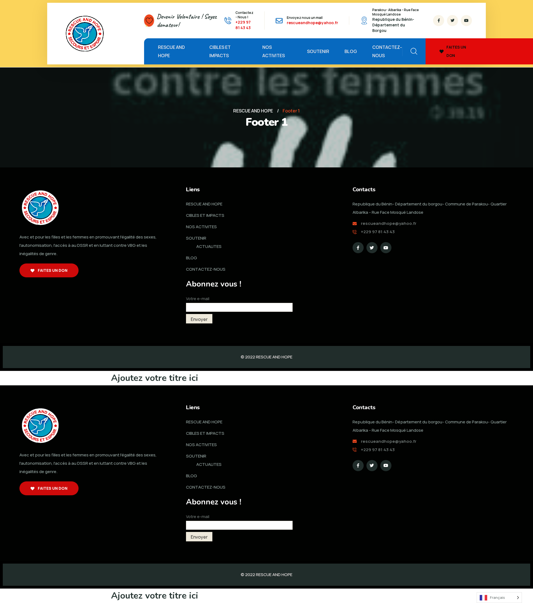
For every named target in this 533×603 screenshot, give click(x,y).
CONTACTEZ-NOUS (387, 51)
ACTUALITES (209, 246)
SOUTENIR (318, 51)
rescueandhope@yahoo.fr (312, 22)
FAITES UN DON (456, 51)
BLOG (351, 51)
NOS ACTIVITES (273, 51)
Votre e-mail (197, 299)
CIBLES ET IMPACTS (220, 51)
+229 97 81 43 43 (243, 24)
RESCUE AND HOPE (171, 51)
